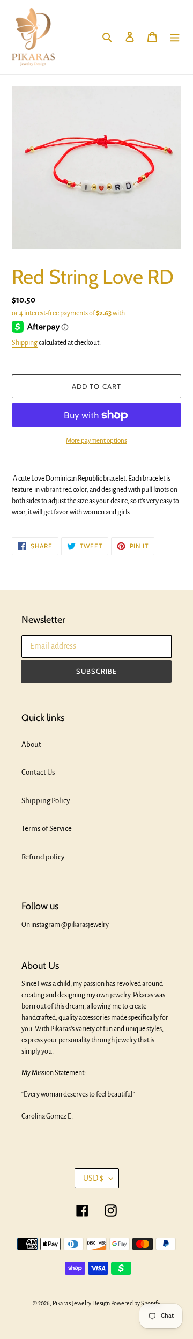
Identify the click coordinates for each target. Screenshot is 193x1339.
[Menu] (175, 37)
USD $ (93, 1178)
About (31, 744)
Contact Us (38, 772)
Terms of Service (46, 829)
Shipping (25, 343)
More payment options (96, 440)
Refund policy (42, 857)
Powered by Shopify (135, 1303)
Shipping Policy (45, 801)
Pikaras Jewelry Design (81, 1303)
